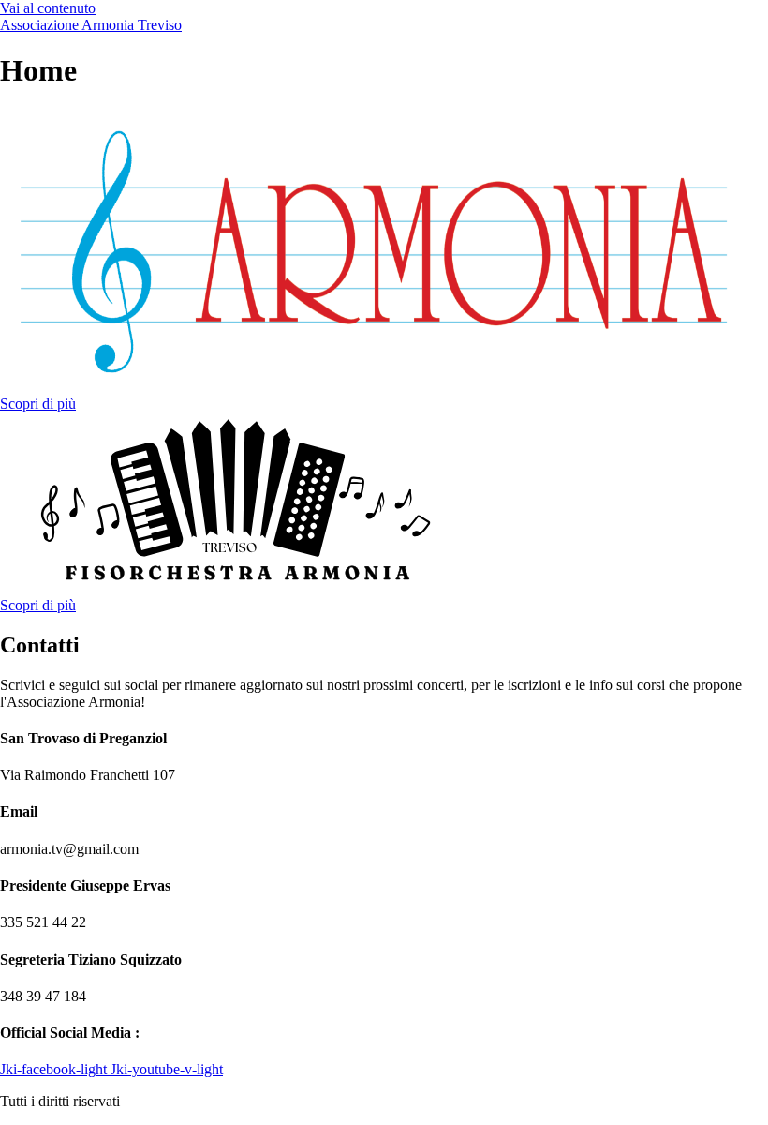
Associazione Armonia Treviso (91, 25)
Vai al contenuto (48, 8)
